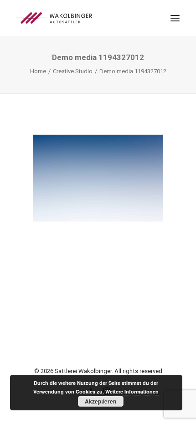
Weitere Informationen (132, 391)
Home (38, 71)
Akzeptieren (100, 401)
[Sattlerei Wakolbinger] (54, 18)
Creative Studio (73, 71)
